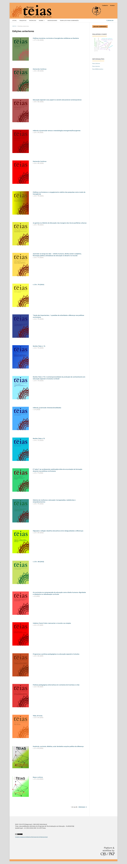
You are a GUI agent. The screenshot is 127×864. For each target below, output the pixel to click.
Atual (14, 20)
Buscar (110, 20)
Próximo (81, 807)
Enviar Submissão (100, 26)
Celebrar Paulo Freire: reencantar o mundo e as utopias (52, 623)
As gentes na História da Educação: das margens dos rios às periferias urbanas (59, 223)
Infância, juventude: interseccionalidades (47, 408)
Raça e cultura (38, 777)
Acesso (112, 5)
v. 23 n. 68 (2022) (38, 561)
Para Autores (96, 66)
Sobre (41, 20)
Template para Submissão (69, 20)
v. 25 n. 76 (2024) (38, 284)
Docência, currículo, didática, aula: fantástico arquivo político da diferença (58, 746)
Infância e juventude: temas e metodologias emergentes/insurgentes (56, 130)
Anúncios (32, 20)
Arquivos (22, 20)
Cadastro (105, 5)
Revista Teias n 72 (39, 438)
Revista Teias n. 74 (39, 346)
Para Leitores (96, 63)
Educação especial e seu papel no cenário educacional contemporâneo (57, 100)
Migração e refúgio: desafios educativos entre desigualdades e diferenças (58, 531)
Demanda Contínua (39, 69)
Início (14, 26)
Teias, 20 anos (37, 716)
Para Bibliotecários (97, 69)
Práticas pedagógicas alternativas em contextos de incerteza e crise (56, 685)
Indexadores (52, 20)
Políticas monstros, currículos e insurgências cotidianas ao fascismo (56, 38)
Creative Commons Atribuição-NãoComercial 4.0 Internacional (31, 837)
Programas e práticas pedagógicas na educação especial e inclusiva (56, 654)
